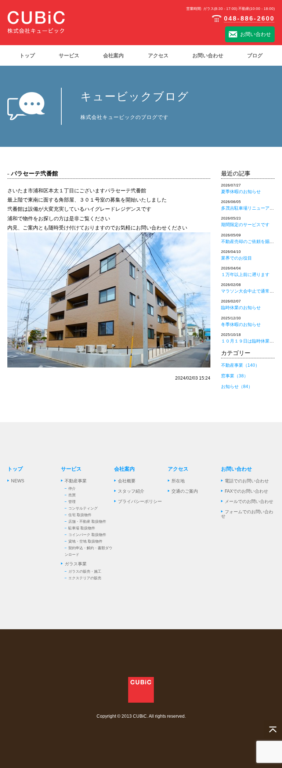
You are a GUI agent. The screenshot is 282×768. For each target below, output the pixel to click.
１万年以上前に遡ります (245, 274)
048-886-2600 (249, 18)
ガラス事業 (76, 563)
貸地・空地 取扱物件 (85, 541)
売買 (72, 495)
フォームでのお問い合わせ (247, 514)
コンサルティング (83, 508)
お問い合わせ (255, 34)
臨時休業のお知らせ (241, 307)
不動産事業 (76, 480)
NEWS (17, 480)
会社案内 (124, 469)
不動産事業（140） (240, 365)
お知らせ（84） (237, 386)
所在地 (178, 480)
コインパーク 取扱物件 (87, 535)
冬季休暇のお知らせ (241, 324)
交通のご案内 (184, 491)
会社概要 (126, 480)
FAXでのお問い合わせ (246, 491)
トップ (15, 469)
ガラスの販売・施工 (84, 571)
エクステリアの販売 (84, 578)
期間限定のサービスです (245, 224)
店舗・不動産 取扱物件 (87, 521)
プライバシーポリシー (140, 501)
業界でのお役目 (236, 258)
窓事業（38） (234, 375)
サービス (71, 469)
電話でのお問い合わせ (247, 480)
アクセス (178, 469)
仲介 (72, 488)
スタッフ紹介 (131, 491)
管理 (72, 502)
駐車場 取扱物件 (81, 528)
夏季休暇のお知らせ (241, 191)
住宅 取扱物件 (79, 515)
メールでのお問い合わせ (249, 501)
